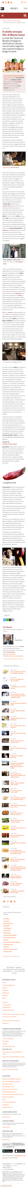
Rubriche (10, 20)
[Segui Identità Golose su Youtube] (11, 2)
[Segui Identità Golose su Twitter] (8, 2)
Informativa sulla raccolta (6, 1185)
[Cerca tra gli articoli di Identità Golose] (22, 2)
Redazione (5, 993)
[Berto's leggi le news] (14, 8)
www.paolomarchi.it (10, 654)
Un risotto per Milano (9, 1102)
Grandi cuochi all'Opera (10, 1089)
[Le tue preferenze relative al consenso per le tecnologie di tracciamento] (1, 890)
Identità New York (8, 1087)
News (4, 998)
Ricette (4, 988)
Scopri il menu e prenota (10, 1069)
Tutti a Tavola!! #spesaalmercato (12, 1094)
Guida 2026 (6, 1117)
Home (4, 20)
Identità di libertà (8, 1097)
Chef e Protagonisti (8, 985)
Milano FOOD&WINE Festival (11, 1079)
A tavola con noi (7, 1107)
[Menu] (3, 16)
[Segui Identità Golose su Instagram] (6, 2)
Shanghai (5, 1105)
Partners (5, 995)
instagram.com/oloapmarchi (16, 656)
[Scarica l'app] (7, 1151)
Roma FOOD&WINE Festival (11, 1081)
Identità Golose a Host (9, 1092)
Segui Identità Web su (9, 896)
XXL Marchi (17, 20)
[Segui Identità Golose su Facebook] (3, 2)
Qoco (4, 1099)
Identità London (7, 1084)
